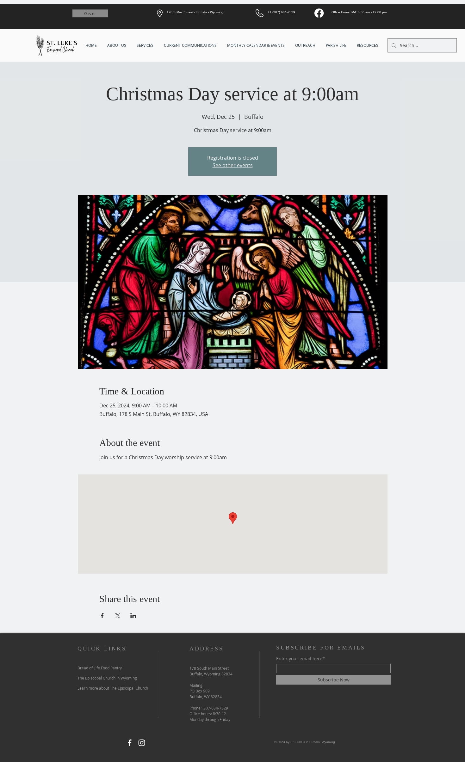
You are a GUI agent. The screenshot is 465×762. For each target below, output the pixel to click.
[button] (117, 45)
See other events (233, 165)
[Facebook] (319, 13)
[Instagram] (141, 742)
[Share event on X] (118, 615)
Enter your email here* (300, 658)
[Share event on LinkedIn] (133, 615)
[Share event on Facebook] (102, 615)
